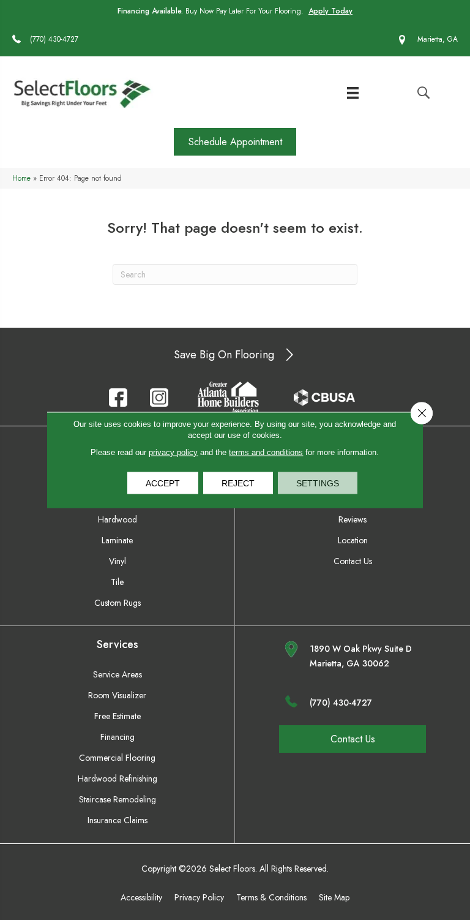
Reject (238, 483)
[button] (235, 142)
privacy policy (173, 452)
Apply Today (330, 11)
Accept (163, 483)
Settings (317, 483)
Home (21, 178)
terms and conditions (266, 452)
